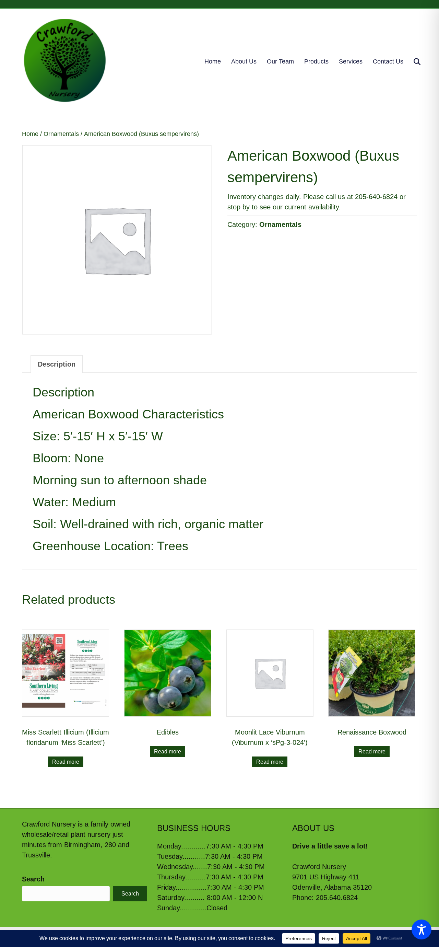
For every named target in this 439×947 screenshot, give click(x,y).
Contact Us (388, 61)
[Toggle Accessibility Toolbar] (421, 929)
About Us (244, 61)
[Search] (412, 62)
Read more (65, 762)
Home (212, 61)
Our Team (280, 61)
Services (351, 61)
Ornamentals (61, 133)
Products (316, 61)
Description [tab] (56, 364)
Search (33, 879)
